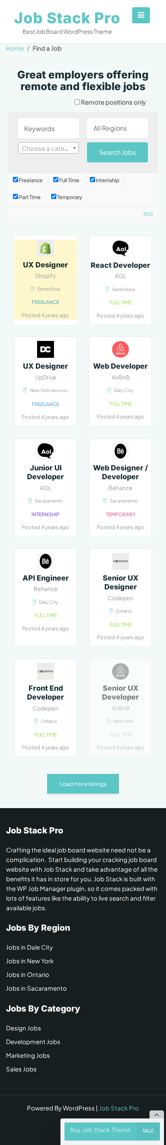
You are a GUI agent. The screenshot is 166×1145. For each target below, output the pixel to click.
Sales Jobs (21, 1069)
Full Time (68, 180)
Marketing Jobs (28, 1055)
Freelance (30, 180)
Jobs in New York (30, 960)
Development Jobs (33, 1041)
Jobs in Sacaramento (36, 988)
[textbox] (49, 148)
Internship (107, 180)
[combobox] (48, 148)
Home (15, 48)
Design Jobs (23, 1028)
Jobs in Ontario (27, 974)
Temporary (69, 197)
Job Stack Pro (67, 18)
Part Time (29, 197)
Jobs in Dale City (29, 947)
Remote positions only (113, 102)
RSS (148, 214)
